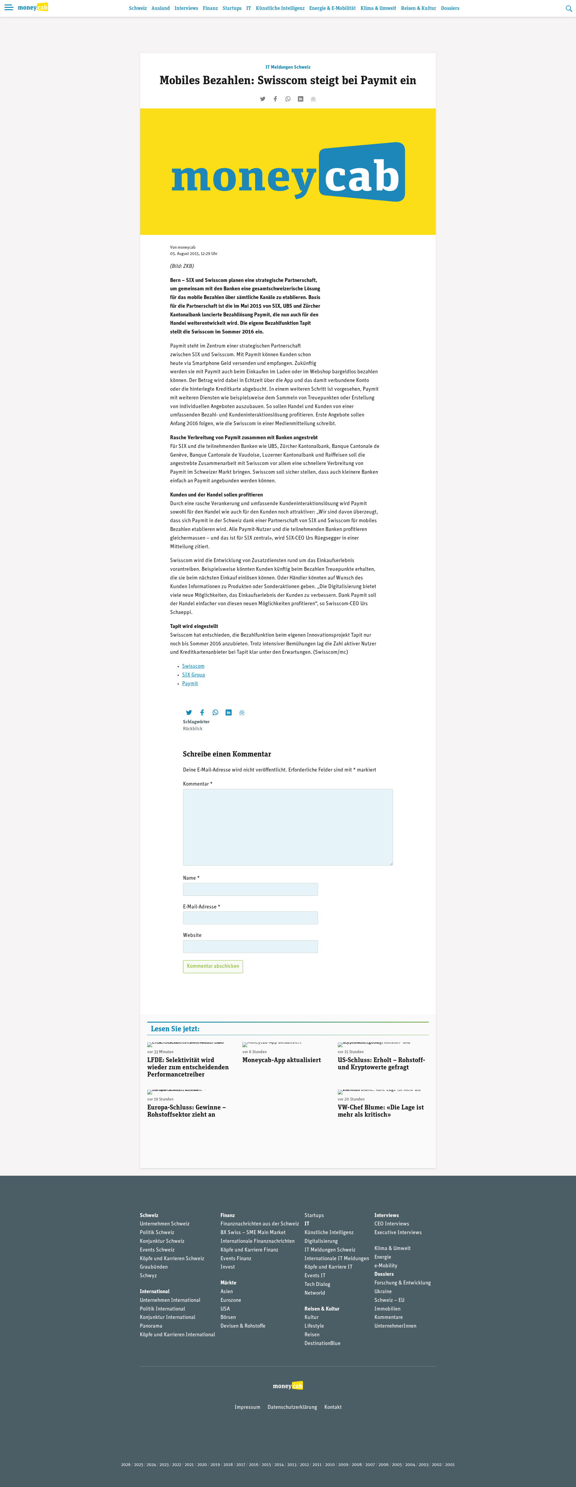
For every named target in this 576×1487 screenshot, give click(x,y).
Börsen (228, 1317)
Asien (226, 1292)
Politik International (162, 1309)
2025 (138, 1465)
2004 (410, 1465)
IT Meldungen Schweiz (288, 67)
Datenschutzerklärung (292, 1407)
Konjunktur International (167, 1317)
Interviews (186, 8)
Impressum (247, 1407)
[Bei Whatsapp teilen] (288, 98)
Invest (227, 1267)
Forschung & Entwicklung (402, 1283)
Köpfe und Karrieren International (177, 1335)
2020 (202, 1465)
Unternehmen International (170, 1300)
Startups (232, 8)
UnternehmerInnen (395, 1326)
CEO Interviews (391, 1224)
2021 (189, 1465)
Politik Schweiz (157, 1233)
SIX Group (193, 675)
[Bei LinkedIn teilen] (300, 98)
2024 (151, 1465)
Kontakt (333, 1407)
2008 (357, 1465)
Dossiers (450, 8)
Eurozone (230, 1300)
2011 (317, 1465)
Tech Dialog (317, 1284)
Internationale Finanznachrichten (257, 1241)
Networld (314, 1293)
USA (225, 1309)
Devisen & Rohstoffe (243, 1326)
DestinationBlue (322, 1343)
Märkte (228, 1283)
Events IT (315, 1276)
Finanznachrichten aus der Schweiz (259, 1224)
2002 (437, 1465)
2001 (450, 1465)
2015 (266, 1465)
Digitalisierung (321, 1241)
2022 (176, 1465)
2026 (125, 1465)
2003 (423, 1465)
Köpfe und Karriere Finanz (249, 1250)
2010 (330, 1465)
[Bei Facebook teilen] (275, 98)
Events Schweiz (157, 1250)
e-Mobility (386, 1266)
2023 (164, 1465)
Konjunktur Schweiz (162, 1241)
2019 (215, 1465)
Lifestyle (314, 1326)
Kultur (311, 1317)
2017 (240, 1465)
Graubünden (154, 1267)
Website (192, 935)
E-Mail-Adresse (201, 907)
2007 (370, 1465)
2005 (397, 1465)
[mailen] (313, 98)
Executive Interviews (398, 1233)
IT (248, 8)
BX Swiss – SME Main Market (253, 1233)
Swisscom (193, 666)
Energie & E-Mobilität (332, 8)
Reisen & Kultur (418, 8)
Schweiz (138, 8)
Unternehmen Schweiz (165, 1224)
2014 (279, 1465)
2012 (304, 1465)
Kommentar (198, 784)
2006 (383, 1465)
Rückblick (192, 729)
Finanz (210, 8)
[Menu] (9, 8)
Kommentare (388, 1317)
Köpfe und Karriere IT (328, 1267)
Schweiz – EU (389, 1300)
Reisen (312, 1335)
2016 (253, 1465)
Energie (382, 1257)
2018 (228, 1465)
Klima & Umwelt (378, 8)
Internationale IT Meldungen (336, 1259)
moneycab (187, 247)
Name (191, 878)
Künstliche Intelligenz (280, 8)
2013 (291, 1465)
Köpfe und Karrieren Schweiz (172, 1259)
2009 (343, 1465)
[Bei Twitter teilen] (262, 98)
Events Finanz (235, 1259)
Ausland (161, 8)
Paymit (190, 684)
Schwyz (148, 1276)
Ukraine (383, 1292)
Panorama (151, 1326)
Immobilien (387, 1309)
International (155, 1292)
